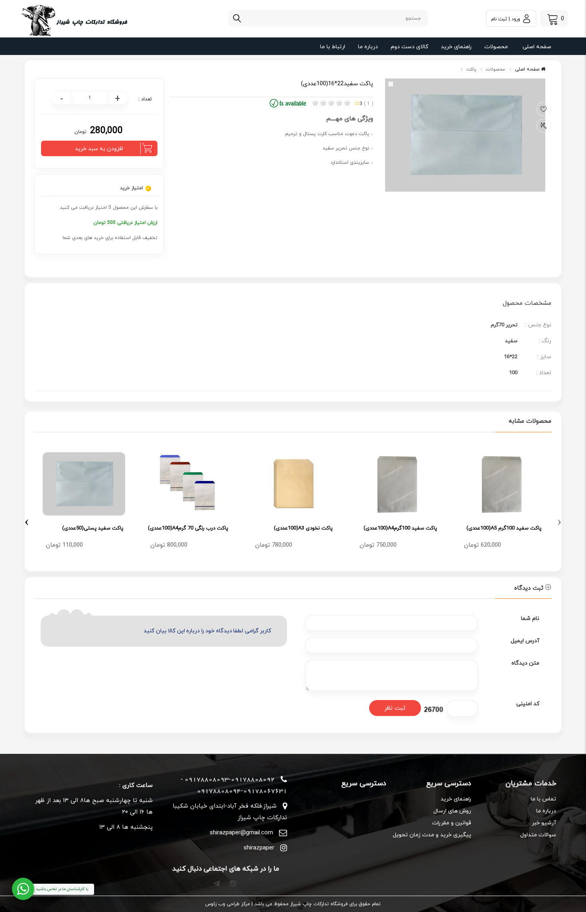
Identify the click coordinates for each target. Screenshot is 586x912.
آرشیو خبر (544, 823)
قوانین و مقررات (451, 823)
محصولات (496, 47)
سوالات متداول (538, 835)
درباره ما (368, 47)
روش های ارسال (452, 811)
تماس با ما (543, 799)
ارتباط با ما (332, 47)
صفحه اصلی (537, 47)
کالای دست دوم (409, 47)
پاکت (471, 69)
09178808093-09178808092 (230, 779)
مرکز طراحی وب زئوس (227, 904)
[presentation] (559, 520)
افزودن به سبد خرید (99, 149)
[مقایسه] (544, 126)
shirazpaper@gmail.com (241, 833)
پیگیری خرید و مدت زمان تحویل (432, 835)
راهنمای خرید (456, 47)
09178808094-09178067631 (242, 791)
